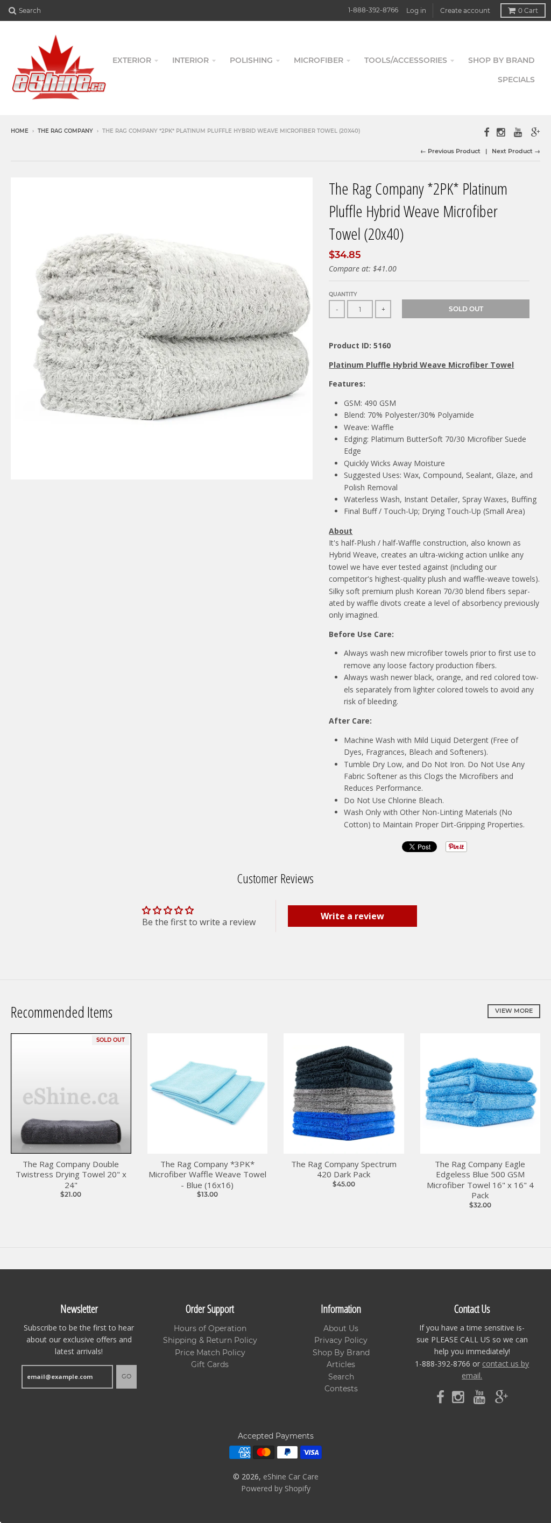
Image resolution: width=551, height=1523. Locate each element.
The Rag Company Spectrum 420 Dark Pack (344, 1169)
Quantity (343, 294)
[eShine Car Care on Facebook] (486, 132)
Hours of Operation (210, 1328)
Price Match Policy (210, 1352)
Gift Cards (210, 1364)
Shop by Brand (501, 60)
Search (341, 1377)
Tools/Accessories (405, 60)
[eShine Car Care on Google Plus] (535, 132)
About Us (340, 1328)
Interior (190, 60)
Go (126, 1376)
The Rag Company (65, 130)
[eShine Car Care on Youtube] (519, 132)
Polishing (251, 60)
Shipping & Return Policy (210, 1340)
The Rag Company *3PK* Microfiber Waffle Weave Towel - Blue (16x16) (207, 1174)
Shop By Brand (341, 1352)
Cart (528, 10)
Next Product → (516, 151)
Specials (516, 79)
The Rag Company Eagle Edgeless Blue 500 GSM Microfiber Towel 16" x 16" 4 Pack (480, 1180)
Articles (341, 1364)
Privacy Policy (341, 1340)
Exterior (131, 60)
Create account (465, 10)
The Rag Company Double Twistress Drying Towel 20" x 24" (71, 1174)
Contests (341, 1388)
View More (514, 1010)
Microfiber (318, 60)
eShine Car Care (291, 1476)
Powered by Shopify (275, 1488)
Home (20, 130)
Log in (416, 10)
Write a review (352, 916)
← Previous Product (450, 151)
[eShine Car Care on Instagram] (501, 132)
